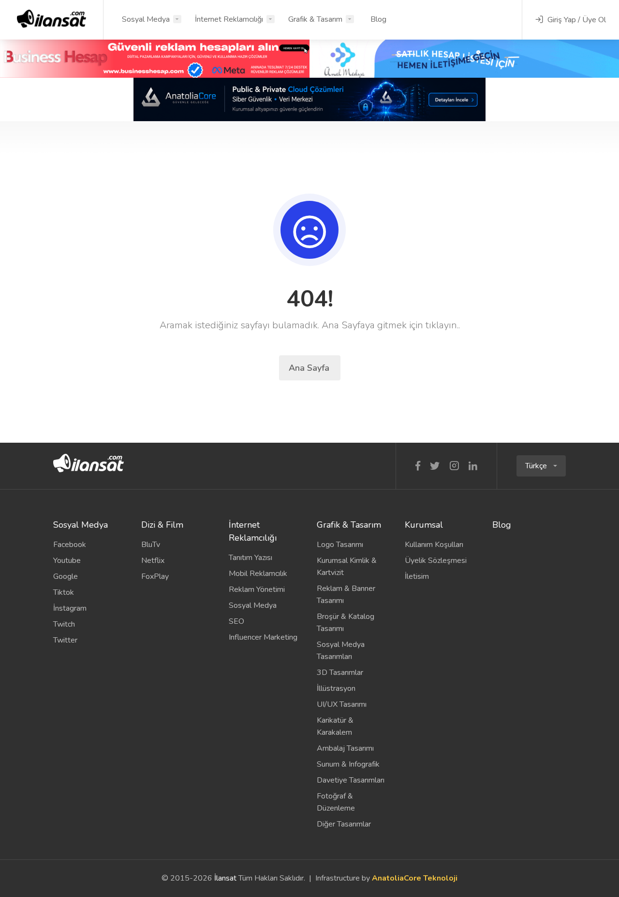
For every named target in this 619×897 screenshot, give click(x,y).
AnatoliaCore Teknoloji (414, 878)
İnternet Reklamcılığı (229, 19)
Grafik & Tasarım (315, 19)
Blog (378, 19)
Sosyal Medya (146, 19)
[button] (541, 466)
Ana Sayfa (310, 368)
